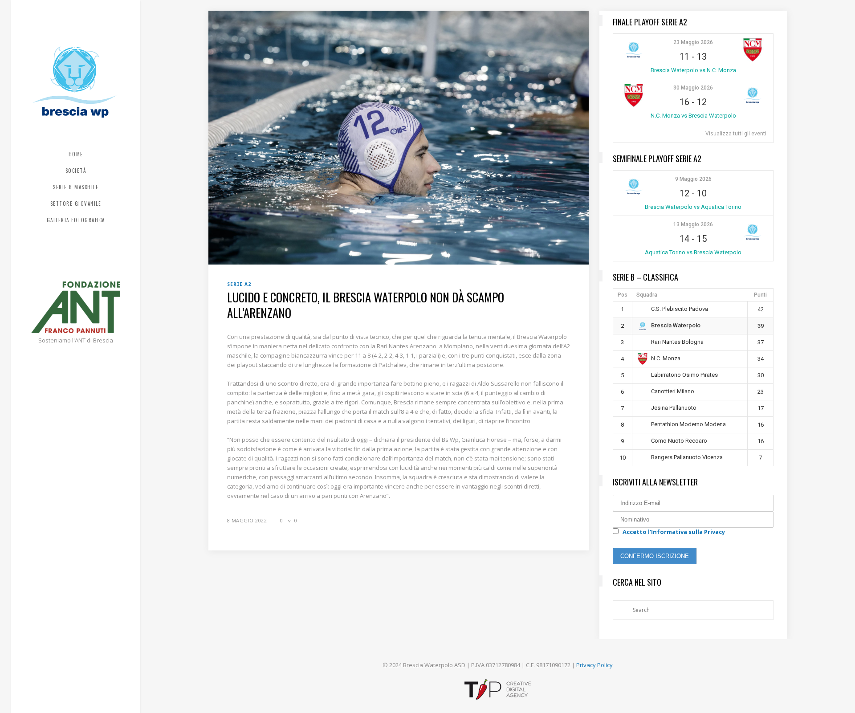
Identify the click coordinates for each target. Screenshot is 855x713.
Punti (760, 295)
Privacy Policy (594, 665)
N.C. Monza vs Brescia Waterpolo (693, 115)
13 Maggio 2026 (693, 224)
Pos (622, 295)
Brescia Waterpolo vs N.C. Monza (693, 70)
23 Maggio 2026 (693, 42)
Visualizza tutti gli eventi (735, 133)
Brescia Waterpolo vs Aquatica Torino (693, 207)
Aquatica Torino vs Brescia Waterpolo (693, 252)
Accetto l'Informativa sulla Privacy (674, 532)
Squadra (646, 295)
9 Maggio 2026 (693, 179)
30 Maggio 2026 (693, 88)
